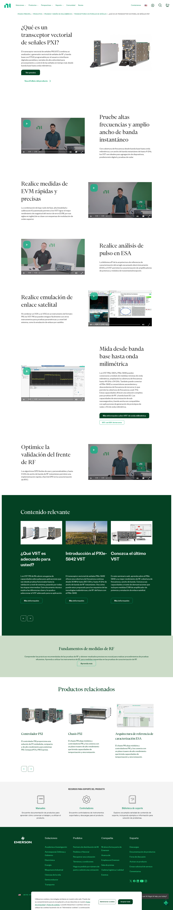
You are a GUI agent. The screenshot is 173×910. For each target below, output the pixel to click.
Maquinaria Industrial (54, 869)
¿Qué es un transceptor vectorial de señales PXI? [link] (129, 14)
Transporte (49, 884)
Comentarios (135, 871)
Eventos (104, 874)
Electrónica (50, 860)
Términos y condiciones (83, 861)
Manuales (40, 808)
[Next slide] (30, 618)
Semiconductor (51, 879)
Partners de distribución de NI (86, 847)
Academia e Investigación (56, 847)
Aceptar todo (125, 902)
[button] (27, 123)
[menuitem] (20, 6)
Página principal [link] (24, 14)
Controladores (86, 808)
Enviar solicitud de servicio (141, 866)
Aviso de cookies (53, 904)
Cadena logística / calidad (112, 869)
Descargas (134, 847)
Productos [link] (37, 14)
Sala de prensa (107, 865)
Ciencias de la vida (53, 874)
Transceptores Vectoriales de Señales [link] (90, 14)
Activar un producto (138, 861)
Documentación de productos (142, 851)
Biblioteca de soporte (132, 808)
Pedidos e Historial (81, 851)
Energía (48, 865)
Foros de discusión (138, 856)
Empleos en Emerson (110, 860)
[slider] (53, 152)
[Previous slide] (23, 618)
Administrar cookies (107, 902)
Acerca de (105, 855)
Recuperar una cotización (84, 856)
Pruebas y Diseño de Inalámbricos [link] (58, 14)
